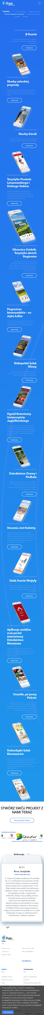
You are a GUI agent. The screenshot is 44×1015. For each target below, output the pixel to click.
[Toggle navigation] (39, 3)
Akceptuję (8, 1012)
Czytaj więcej (29, 48)
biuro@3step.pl (26, 961)
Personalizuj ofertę (22, 820)
